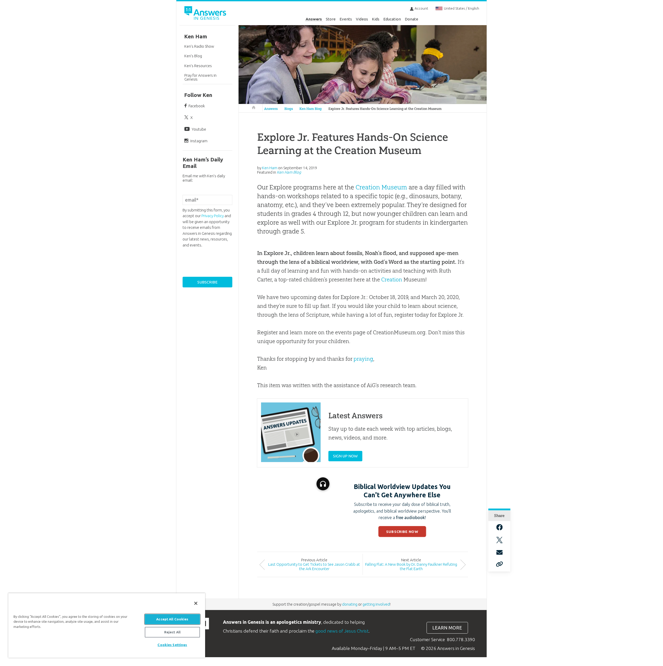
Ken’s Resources (198, 65)
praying (363, 359)
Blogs (288, 109)
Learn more (447, 627)
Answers (314, 19)
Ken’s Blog (193, 56)
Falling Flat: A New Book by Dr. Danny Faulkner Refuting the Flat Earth (411, 566)
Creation (391, 279)
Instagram (198, 141)
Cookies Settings (172, 645)
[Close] (195, 603)
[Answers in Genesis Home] (206, 14)
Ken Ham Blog (310, 109)
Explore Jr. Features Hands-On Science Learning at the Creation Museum (385, 109)
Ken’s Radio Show (199, 46)
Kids (375, 19)
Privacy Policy (212, 216)
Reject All (172, 632)
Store (331, 19)
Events (346, 19)
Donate (411, 19)
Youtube (199, 129)
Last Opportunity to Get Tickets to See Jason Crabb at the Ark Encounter (314, 566)
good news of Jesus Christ (342, 630)
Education (392, 19)
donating (349, 604)
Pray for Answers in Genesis (200, 77)
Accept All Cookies (172, 619)
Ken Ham (195, 36)
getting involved (376, 604)
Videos (362, 19)
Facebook (197, 106)
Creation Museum (381, 187)
